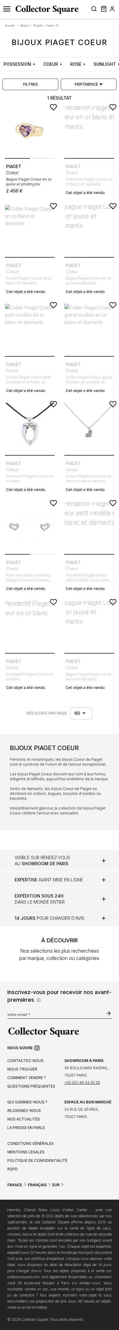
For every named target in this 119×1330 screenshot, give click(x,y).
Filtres (30, 84)
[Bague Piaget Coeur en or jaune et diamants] (89, 230)
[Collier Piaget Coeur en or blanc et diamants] (30, 230)
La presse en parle (26, 1127)
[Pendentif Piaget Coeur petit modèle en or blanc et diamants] (89, 527)
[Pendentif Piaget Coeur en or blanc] (30, 428)
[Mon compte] (112, 10)
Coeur (50, 64)
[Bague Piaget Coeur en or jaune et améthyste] (30, 131)
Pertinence (86, 84)
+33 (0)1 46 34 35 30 (82, 1082)
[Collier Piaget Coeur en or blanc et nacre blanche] (89, 428)
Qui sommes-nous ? (27, 1102)
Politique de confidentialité (37, 1160)
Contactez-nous (25, 1060)
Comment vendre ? (26, 1077)
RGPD (12, 1169)
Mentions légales (26, 1152)
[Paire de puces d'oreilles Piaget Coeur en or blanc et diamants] (30, 527)
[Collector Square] (45, 9)
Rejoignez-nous (24, 1110)
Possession (17, 64)
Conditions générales (30, 1143)
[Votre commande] (103, 10)
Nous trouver (22, 1069)
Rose (75, 64)
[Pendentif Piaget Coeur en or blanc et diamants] (89, 131)
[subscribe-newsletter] (109, 1014)
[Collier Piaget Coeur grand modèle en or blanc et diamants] (89, 329)
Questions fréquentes (31, 1086)
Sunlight (105, 64)
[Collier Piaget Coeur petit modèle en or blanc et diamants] (30, 329)
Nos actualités (23, 1119)
